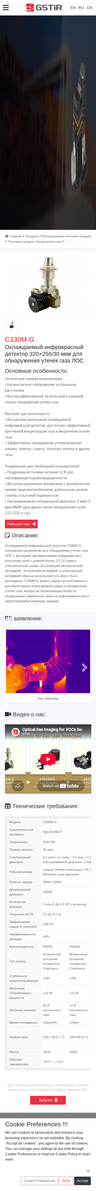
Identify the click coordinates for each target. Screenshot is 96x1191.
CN (89, 8)
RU (81, 8)
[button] (9, 667)
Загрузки (46, 1100)
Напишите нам (18, 524)
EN (73, 8)
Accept (82, 1181)
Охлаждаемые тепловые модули (67, 236)
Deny (66, 1181)
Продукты (32, 236)
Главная (15, 236)
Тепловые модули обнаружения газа (35, 241)
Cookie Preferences (39, 1181)
